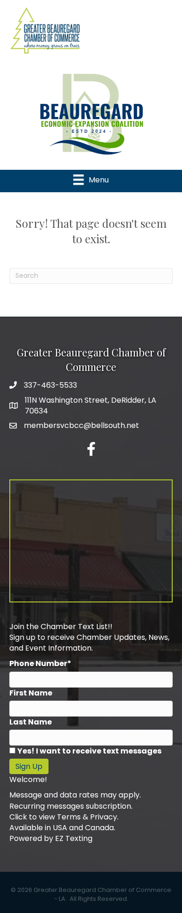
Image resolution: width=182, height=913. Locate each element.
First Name (30, 693)
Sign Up (28, 766)
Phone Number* (40, 663)
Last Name (30, 722)
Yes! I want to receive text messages (89, 751)
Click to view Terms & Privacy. (64, 817)
